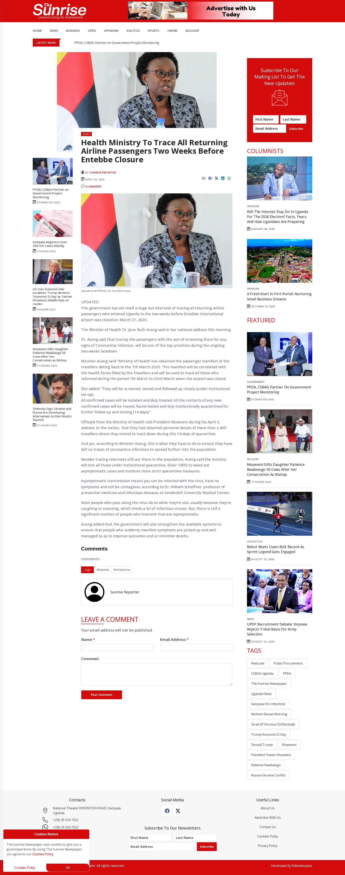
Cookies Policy (267, 836)
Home (37, 31)
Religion (253, 459)
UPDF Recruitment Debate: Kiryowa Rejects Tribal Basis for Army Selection (277, 629)
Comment (90, 658)
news (54, 31)
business (73, 31)
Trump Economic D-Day (268, 734)
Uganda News (261, 694)
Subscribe (296, 129)
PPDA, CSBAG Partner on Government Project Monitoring (116, 43)
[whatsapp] (229, 178)
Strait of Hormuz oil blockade (273, 724)
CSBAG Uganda (262, 673)
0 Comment (93, 186)
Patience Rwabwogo (266, 765)
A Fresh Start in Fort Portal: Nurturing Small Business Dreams (279, 296)
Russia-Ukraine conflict (268, 775)
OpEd (92, 31)
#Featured (103, 569)
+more (172, 31)
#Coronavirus (122, 569)
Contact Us (268, 827)
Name (88, 639)
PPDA (287, 673)
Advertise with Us (268, 817)
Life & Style (255, 541)
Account (192, 31)
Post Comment (101, 695)
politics (133, 31)
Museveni (289, 744)
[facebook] (210, 178)
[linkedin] (223, 178)
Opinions (253, 206)
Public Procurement (288, 663)
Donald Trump (262, 744)
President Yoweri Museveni (271, 755)
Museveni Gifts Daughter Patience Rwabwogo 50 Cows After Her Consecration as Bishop (276, 469)
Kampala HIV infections (268, 704)
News (250, 619)
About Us (268, 808)
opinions (111, 31)
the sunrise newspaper (269, 683)
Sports (153, 31)
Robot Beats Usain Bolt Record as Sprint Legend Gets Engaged (275, 549)
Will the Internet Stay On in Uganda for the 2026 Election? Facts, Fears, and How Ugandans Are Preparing (277, 216)
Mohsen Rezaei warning (269, 714)
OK (68, 867)
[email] (203, 178)
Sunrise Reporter (103, 172)
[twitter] (216, 178)
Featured (257, 663)
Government (256, 382)
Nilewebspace (302, 865)
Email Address (174, 639)
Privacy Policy (268, 845)
